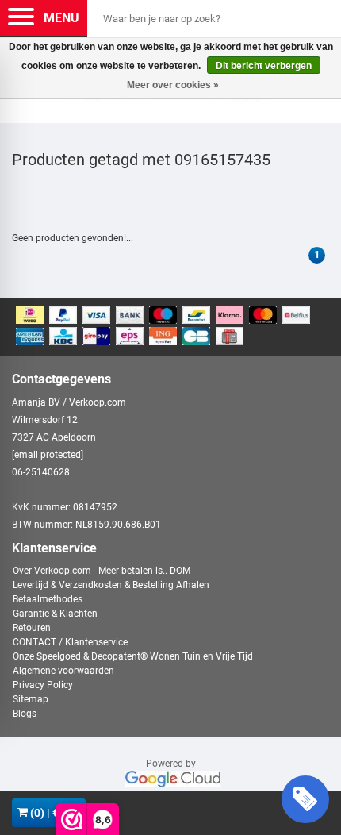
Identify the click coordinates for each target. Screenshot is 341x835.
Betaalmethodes (47, 599)
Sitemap (30, 699)
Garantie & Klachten (55, 613)
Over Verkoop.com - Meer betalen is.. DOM (101, 570)
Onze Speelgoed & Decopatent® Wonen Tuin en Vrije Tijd (133, 656)
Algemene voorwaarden (63, 670)
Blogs (24, 713)
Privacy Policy (43, 685)
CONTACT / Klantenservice (70, 642)
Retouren (32, 627)
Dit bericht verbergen (264, 65)
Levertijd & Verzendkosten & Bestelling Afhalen (111, 585)
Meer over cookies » (173, 84)
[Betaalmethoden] (170, 327)
